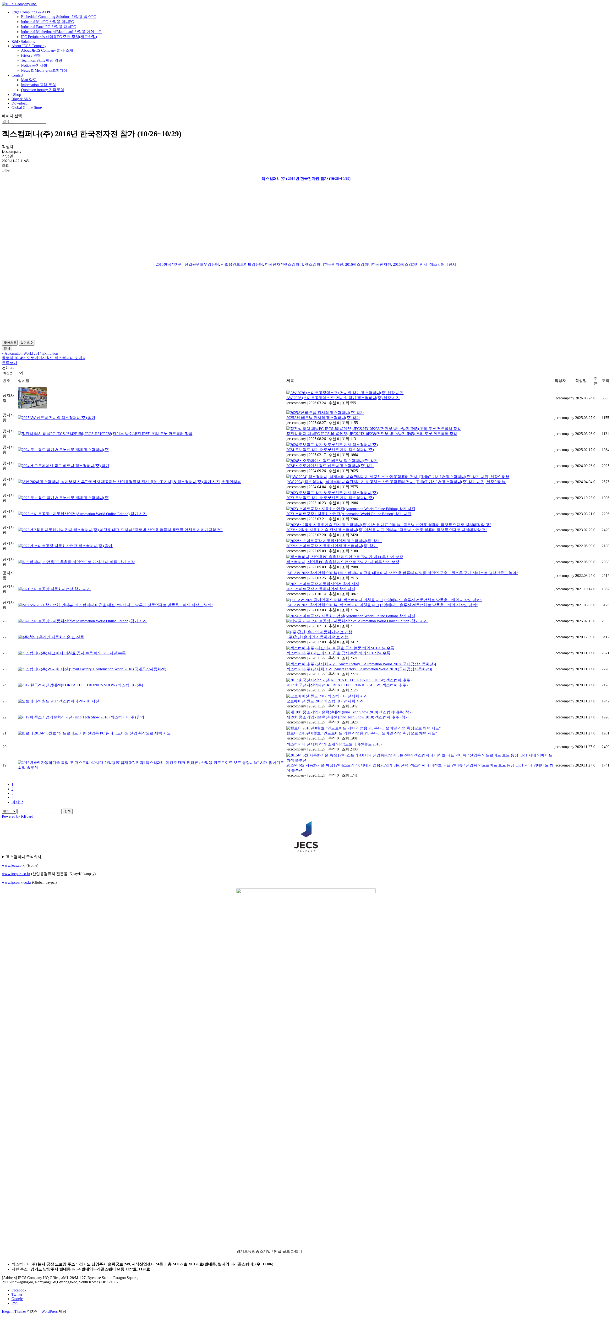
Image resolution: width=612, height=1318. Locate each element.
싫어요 (27, 342)
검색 (68, 811)
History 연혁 (31, 55)
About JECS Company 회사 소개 (47, 50)
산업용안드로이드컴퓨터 (242, 264)
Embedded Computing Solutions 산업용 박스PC (58, 17)
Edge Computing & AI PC (31, 12)
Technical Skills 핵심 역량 (41, 60)
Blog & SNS (21, 99)
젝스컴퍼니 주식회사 (23, 857)
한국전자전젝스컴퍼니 (284, 264)
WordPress (49, 1311)
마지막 (17, 802)
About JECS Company (28, 46)
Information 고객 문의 (38, 85)
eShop (16, 95)
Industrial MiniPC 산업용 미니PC (47, 22)
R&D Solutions (23, 41)
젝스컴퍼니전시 (442, 264)
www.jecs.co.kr (14, 865)
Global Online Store (26, 107)
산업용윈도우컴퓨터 (202, 264)
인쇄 (7, 348)
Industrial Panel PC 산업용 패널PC (48, 27)
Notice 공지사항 (34, 65)
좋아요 (10, 342)
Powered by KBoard (17, 816)
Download (19, 103)
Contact (17, 75)
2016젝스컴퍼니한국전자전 (368, 264)
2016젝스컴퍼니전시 (410, 264)
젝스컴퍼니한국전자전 (324, 264)
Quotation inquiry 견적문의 (42, 90)
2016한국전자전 (169, 264)
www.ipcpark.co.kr (16, 882)
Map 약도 (29, 80)
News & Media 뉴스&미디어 (44, 70)
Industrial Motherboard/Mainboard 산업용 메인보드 (61, 32)
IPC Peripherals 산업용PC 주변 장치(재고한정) (59, 37)
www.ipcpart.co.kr (16, 874)
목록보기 (9, 363)
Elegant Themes (14, 1311)
